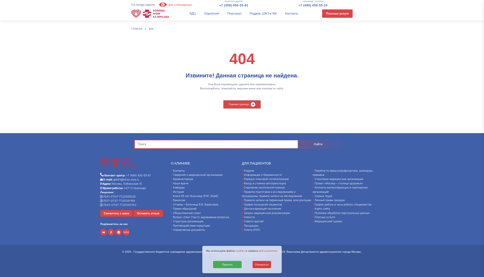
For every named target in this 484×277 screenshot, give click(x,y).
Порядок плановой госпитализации (266, 179)
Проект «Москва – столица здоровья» (339, 183)
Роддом (249, 170)
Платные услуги (337, 13)
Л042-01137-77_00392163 (119, 204)
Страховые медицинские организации (339, 179)
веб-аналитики (268, 250)
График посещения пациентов (263, 204)
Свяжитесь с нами (116, 213)
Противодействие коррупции (191, 225)
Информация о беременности (263, 174)
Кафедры (179, 187)
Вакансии (179, 200)
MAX (126, 232)
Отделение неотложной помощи (264, 187)
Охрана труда (323, 196)
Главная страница (239, 104)
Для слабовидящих (180, 4)
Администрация (183, 179)
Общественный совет (187, 213)
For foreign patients (143, 4)
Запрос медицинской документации (267, 213)
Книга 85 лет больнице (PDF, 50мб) (195, 196)
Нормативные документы (189, 229)
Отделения (211, 13)
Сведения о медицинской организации (198, 174)
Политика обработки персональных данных (342, 213)
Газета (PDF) (252, 229)
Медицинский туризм (328, 221)
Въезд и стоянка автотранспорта (265, 183)
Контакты (291, 13)
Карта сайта (322, 208)
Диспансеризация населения (262, 208)
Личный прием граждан (330, 200)
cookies (240, 250)
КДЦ (193, 13)
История (178, 191)
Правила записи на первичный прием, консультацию (277, 200)
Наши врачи (180, 183)
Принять (227, 264)
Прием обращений (184, 208)
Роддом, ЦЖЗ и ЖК (263, 13)
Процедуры (251, 225)
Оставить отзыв (148, 213)
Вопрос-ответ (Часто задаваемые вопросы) (201, 217)
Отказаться (262, 264)
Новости (249, 217)
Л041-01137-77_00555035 (119, 196)
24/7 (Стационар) (124, 188)
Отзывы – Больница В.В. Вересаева (195, 204)
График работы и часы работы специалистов (343, 204)
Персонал (234, 13)
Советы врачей (253, 221)
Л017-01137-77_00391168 (118, 200)
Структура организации (188, 221)
